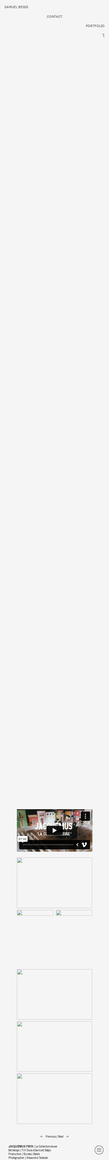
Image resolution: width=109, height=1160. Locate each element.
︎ (99, 1150)
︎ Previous (48, 1136)
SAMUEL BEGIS (16, 7)
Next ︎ (63, 1136)
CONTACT (54, 16)
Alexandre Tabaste (37, 1157)
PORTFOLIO (95, 26)
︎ (103, 35)
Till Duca (27, 1150)
